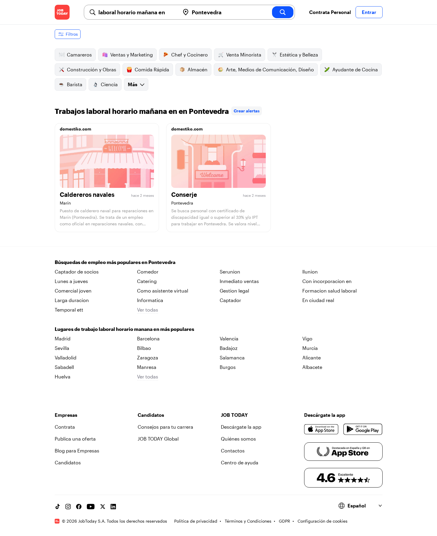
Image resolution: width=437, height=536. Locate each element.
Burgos (228, 367)
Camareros (79, 54)
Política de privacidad (195, 521)
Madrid (62, 338)
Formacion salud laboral (329, 290)
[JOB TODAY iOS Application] (321, 429)
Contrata (65, 427)
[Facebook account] (78, 506)
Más (132, 84)
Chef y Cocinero (189, 54)
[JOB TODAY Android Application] (362, 429)
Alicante (311, 357)
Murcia (310, 348)
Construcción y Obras (91, 69)
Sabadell (64, 367)
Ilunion (310, 271)
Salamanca (232, 357)
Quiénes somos (238, 438)
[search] (282, 12)
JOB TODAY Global (158, 438)
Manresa (146, 367)
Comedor (147, 271)
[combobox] (136, 12)
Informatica (150, 300)
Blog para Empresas (77, 450)
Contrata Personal (330, 12)
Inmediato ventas (239, 281)
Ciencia (109, 84)
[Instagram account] (68, 506)
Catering (147, 281)
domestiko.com (75, 128)
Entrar (369, 12)
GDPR (284, 521)
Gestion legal (234, 290)
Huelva (62, 376)
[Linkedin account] (113, 506)
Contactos (233, 450)
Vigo (307, 338)
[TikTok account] (57, 506)
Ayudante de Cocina (355, 69)
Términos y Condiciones (248, 521)
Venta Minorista (243, 54)
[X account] (102, 506)
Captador (230, 300)
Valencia (229, 338)
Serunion (230, 271)
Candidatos (68, 462)
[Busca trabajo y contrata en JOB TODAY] (62, 12)
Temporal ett (69, 309)
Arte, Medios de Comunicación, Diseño (270, 69)
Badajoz (229, 348)
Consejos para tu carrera (165, 427)
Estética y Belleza (299, 54)
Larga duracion (72, 300)
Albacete (312, 367)
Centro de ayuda (239, 462)
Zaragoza (147, 357)
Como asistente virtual (162, 290)
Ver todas (147, 309)
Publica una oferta (75, 438)
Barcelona (148, 338)
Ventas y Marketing (131, 54)
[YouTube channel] (91, 506)
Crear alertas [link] (247, 110)
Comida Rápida (152, 69)
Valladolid (65, 357)
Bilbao (144, 348)
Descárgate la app (241, 427)
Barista (74, 84)
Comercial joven (73, 290)
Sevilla (62, 348)
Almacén (198, 69)
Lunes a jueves (71, 281)
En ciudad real (318, 300)
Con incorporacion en (327, 281)
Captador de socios (77, 271)
